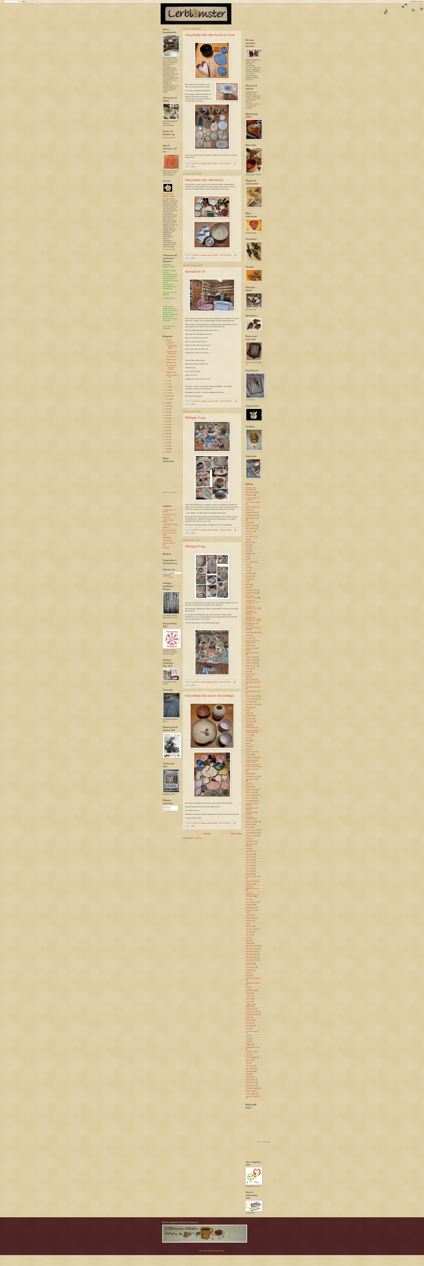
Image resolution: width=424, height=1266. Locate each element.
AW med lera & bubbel (253, 502)
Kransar (248, 827)
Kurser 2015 (249, 857)
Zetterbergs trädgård (252, 1088)
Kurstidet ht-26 (195, 271)
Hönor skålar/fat (251, 680)
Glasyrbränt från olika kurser (204, 179)
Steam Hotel (250, 1020)
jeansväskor (249, 707)
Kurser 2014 (249, 854)
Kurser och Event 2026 (253, 876)
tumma (248, 1054)
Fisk (247, 565)
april (168, 390)
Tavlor (248, 1028)
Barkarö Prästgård (251, 507)
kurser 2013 (249, 851)
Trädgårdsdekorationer (253, 1047)
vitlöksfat (249, 1077)
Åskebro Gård (250, 1091)
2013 (167, 439)
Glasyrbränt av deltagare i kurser (251, 596)
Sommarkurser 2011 (252, 1012)
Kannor (248, 740)
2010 (167, 449)
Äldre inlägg (236, 834)
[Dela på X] (190, 166)
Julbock (248, 713)
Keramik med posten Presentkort (252, 761)
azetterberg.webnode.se (253, 104)
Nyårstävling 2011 (251, 951)
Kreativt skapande (251, 835)
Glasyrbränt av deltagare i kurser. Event (251, 612)
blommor (248, 522)
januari (169, 399)
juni (168, 384)
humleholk (249, 668)
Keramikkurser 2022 (252, 776)
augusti (169, 342)
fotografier (249, 576)
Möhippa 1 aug (171, 372)
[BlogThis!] (188, 166)
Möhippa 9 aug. (195, 417)
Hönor (247, 677)
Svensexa (249, 1023)
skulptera (249, 993)
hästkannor (249, 674)
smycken (249, 1001)
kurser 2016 (249, 860)
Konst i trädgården (251, 795)
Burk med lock (250, 537)
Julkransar (249, 718)
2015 (167, 433)
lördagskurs (249, 920)
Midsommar (249, 926)
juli (168, 381)
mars (168, 393)
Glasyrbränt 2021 (251, 590)
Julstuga (248, 735)
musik (248, 937)
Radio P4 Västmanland (253, 978)
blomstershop (250, 531)
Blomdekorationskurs (252, 518)
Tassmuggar (250, 1026)
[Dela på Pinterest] (194, 166)
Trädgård (248, 1044)
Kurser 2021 (249, 868)
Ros (247, 987)
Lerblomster (169, 194)
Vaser (247, 1074)
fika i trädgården (251, 562)
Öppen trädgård (251, 1094)
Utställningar (250, 1071)
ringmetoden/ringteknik (253, 983)
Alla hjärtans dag (251, 492)
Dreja (247, 545)
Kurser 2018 (249, 865)
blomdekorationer (251, 515)
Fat (247, 556)
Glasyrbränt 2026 (251, 593)
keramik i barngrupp (252, 757)
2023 (167, 409)
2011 (167, 446)
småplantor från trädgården (251, 1005)
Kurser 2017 (249, 862)
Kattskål (248, 746)
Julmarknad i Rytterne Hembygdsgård (253, 731)
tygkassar (249, 1060)
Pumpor (248, 976)
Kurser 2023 (249, 871)
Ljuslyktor (249, 915)
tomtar (248, 1038)
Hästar (248, 671)
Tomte (248, 1041)
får (246, 581)
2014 (167, 436)
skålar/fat (249, 999)
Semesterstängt (251, 990)
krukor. (248, 838)
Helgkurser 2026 (251, 663)
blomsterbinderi (250, 528)
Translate (170, 577)
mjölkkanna (249, 932)
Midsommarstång (251, 929)
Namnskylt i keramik (252, 948)
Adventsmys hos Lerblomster (251, 488)
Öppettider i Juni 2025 (253, 1096)
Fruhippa (248, 579)
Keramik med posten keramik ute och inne (252, 765)
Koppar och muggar (252, 821)
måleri (248, 940)
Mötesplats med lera (252, 946)
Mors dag (249, 934)
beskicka (248, 510)
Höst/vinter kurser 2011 (253, 687)
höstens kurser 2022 (252, 699)
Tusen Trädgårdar (251, 1057)
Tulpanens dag (250, 1052)
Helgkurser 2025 (251, 660)
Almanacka (249, 495)
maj (168, 387)
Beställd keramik (251, 512)
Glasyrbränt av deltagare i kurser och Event (252, 602)
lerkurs (248, 899)
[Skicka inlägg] (234, 163)
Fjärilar (248, 567)
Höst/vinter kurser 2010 (253, 682)
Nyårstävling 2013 (251, 957)
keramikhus (249, 774)
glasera (248, 587)
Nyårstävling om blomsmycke (251, 963)
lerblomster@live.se (169, 137)
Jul (247, 710)
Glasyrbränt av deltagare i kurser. (251, 607)
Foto (247, 570)
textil (247, 1036)
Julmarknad (249, 721)
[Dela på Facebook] (192, 166)
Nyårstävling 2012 (251, 954)
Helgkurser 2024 (251, 657)
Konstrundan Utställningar (250, 818)
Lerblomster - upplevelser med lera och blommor (252, 894)
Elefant (248, 548)
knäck (248, 784)
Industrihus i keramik (252, 704)
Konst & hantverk (251, 789)
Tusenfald (166, 547)
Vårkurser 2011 (250, 1082)
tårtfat (247, 1063)
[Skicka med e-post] (186, 166)
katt (247, 743)
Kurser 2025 (249, 874)
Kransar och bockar (252, 830)
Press (247, 973)
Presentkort (249, 970)
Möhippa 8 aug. (195, 546)
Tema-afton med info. (252, 1031)
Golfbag (248, 635)
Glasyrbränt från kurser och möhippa (209, 695)
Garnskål (248, 584)
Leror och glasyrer (251, 902)
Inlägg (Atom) (198, 838)
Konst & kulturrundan (169, 530)
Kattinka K (166, 527)
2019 (167, 421)
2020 (167, 418)
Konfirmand (249, 786)
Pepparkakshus (251, 967)
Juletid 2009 (249, 716)
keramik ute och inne (252, 769)
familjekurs (249, 553)
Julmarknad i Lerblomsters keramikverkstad (251, 725)
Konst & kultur (250, 792)
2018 (167, 424)
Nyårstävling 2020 (251, 960)
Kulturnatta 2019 (251, 841)
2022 (167, 412)
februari (169, 396)
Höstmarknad (250, 702)
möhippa (248, 943)
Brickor (248, 534)
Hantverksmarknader (252, 653)
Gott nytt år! (249, 638)
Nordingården (167, 537)
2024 (167, 406)
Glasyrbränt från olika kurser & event (210, 34)
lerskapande (249, 905)
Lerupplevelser (250, 907)
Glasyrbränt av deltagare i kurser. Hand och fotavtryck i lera (253, 618)
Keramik (248, 754)
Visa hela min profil (169, 249)
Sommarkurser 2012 (252, 1014)
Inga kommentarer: (225, 163)
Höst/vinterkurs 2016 (252, 696)
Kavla (247, 749)
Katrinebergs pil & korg (170, 524)
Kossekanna (250, 824)
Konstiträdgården (251, 801)
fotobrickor (249, 573)
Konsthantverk (250, 798)
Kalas (247, 738)
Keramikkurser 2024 (252, 779)
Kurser (248, 848)
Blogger (222, 1251)
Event (247, 551)
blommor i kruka (251, 525)
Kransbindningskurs (252, 833)
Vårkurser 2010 (250, 1080)
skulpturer (249, 996)
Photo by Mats (167, 540)
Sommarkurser (250, 1009)
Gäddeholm (249, 645)
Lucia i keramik (250, 918)
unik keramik (250, 1066)
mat (247, 923)
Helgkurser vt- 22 (251, 666)
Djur (247, 539)
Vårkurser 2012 (250, 1085)
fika (247, 559)
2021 (167, 415)
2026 (167, 340)
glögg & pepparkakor (252, 632)
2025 (167, 403)
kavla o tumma (250, 752)
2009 (167, 452)
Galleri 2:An (166, 517)
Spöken (248, 1017)
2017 (167, 427)
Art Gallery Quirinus (169, 514)
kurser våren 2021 (251, 881)
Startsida (207, 834)
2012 (167, 443)
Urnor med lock (250, 1068)
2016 (167, 430)
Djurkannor (249, 542)
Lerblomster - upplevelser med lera (252, 887)
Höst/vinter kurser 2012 (253, 691)
